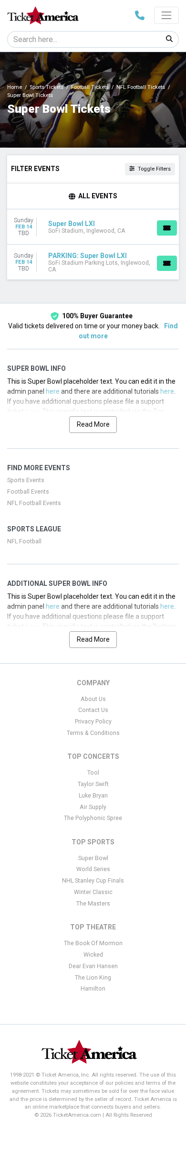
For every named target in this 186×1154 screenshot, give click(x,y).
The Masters (93, 903)
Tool (93, 772)
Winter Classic (93, 892)
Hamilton (93, 988)
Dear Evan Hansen (93, 966)
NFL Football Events (34, 503)
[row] (93, 227)
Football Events (28, 491)
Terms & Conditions (93, 733)
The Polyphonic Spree (93, 818)
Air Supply (93, 807)
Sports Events (25, 480)
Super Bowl (93, 858)
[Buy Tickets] (167, 228)
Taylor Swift (93, 784)
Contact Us (93, 710)
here (53, 391)
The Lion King (93, 977)
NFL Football (24, 541)
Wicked (93, 954)
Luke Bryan (93, 795)
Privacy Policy (93, 721)
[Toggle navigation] (166, 15)
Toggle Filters (153, 169)
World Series (93, 869)
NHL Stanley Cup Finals (93, 880)
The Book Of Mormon (93, 943)
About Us (93, 699)
